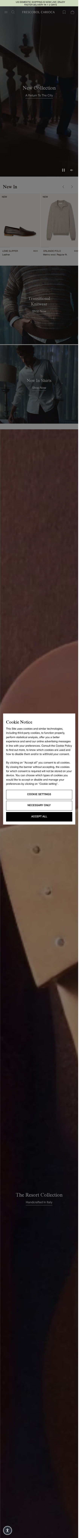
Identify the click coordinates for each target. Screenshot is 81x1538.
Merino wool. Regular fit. (54, 253)
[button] (7, 1530)
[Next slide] (71, 186)
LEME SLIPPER (10, 249)
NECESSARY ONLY (39, 805)
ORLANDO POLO (51, 249)
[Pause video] (63, 170)
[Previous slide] (63, 186)
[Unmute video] (71, 170)
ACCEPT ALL (39, 816)
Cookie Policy (64, 746)
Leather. (6, 253)
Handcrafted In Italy (39, 1200)
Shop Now (39, 309)
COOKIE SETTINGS (39, 794)
